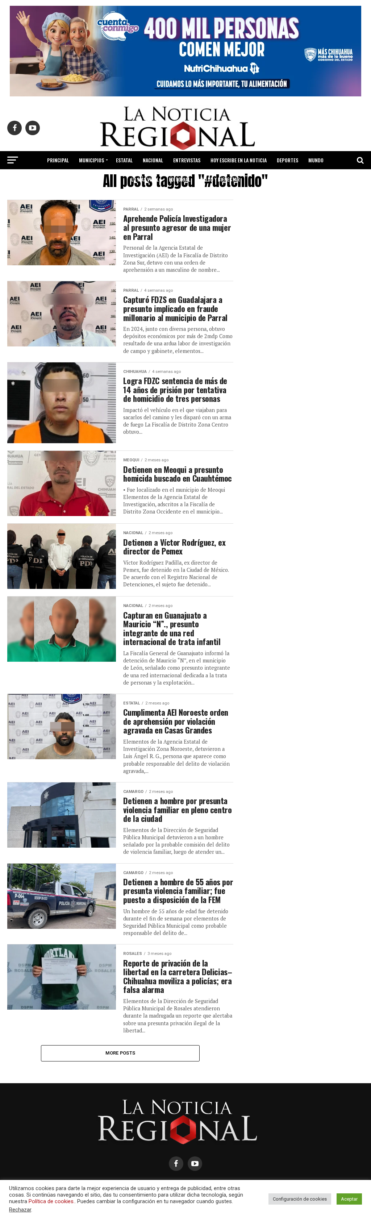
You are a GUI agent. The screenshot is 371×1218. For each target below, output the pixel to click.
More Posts (120, 1053)
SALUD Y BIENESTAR (220, 179)
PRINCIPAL (58, 160)
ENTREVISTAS (186, 160)
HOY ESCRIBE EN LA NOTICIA (238, 160)
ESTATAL (124, 160)
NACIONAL (153, 160)
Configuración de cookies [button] (300, 1199)
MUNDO (316, 160)
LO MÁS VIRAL (145, 179)
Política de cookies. (52, 1201)
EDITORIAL (179, 179)
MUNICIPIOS (91, 160)
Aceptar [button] (349, 1199)
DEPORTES (287, 160)
